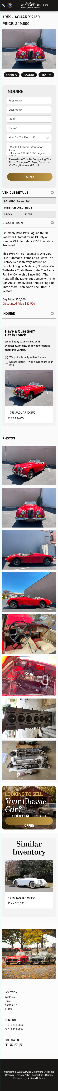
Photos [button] (8, 438)
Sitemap (48, 1075)
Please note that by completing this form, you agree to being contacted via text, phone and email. (30, 162)
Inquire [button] (8, 313)
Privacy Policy (23, 1075)
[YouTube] (11, 1045)
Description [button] (12, 223)
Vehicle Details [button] (15, 192)
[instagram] (21, 1045)
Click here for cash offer (29, 821)
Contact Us (37, 1075)
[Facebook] (6, 1045)
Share (10, 74)
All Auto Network (36, 1078)
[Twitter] (16, 1045)
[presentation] (27, 912)
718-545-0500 (16, 1024)
